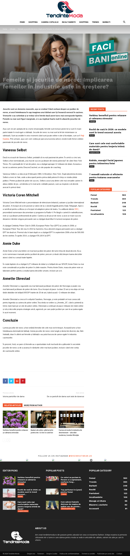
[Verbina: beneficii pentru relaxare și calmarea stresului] (15, 419)
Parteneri (40, 554)
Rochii (92, 135)
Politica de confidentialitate (69, 554)
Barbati (106, 22)
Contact (119, 554)
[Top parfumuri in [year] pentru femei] (52, 492)
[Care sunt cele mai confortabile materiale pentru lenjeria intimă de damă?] (9, 505)
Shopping (33, 22)
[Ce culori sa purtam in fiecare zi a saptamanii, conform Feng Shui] (52, 478)
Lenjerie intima (94, 152)
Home (5, 29)
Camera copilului (49, 22)
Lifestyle (12, 29)
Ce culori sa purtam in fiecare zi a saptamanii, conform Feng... (71, 479)
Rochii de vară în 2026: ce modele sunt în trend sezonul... (29, 492)
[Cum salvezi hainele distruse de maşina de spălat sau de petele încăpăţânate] (52, 505)
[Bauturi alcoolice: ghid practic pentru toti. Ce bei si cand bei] (43, 419)
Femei (22, 22)
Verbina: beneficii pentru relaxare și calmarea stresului (29, 479)
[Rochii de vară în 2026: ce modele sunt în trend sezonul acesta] (9, 493)
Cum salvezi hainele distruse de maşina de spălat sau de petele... (71, 504)
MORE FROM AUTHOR (33, 405)
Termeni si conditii (88, 554)
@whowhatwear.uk (80, 456)
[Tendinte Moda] (65, 9)
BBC (77, 209)
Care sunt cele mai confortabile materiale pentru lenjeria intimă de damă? (107, 146)
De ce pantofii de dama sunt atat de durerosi (65, 396)
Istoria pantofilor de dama (13, 396)
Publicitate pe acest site (105, 554)
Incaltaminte (69, 22)
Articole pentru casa (68, 509)
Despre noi (31, 554)
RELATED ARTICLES (12, 405)
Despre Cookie (51, 554)
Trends (95, 22)
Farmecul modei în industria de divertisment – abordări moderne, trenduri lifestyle (70, 432)
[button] (124, 22)
